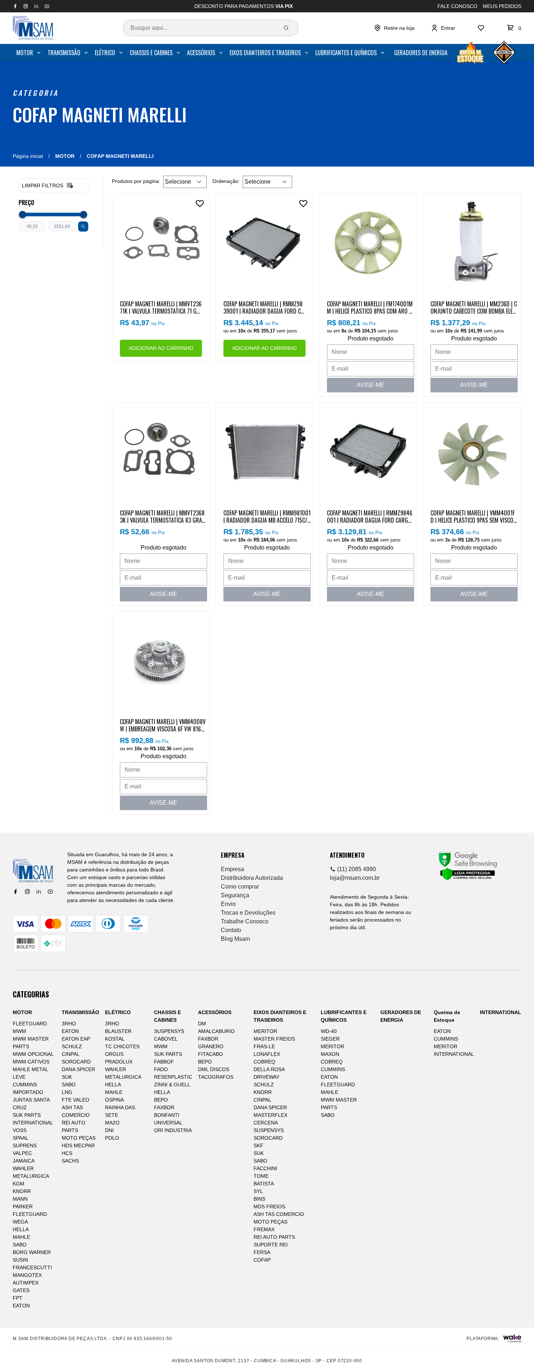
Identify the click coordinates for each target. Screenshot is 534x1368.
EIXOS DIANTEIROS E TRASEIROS (265, 52)
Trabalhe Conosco (244, 921)
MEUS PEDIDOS (502, 6)
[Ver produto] (161, 242)
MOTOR (24, 52)
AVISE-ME (370, 385)
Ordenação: (226, 181)
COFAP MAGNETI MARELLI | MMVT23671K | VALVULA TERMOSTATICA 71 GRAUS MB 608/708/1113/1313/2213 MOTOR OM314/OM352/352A (161, 307)
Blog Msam (235, 939)
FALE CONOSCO (457, 6)
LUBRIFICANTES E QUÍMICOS (346, 52)
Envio (228, 904)
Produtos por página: (136, 181)
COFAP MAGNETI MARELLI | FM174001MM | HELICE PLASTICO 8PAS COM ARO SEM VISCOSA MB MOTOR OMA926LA (370, 307)
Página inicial (28, 156)
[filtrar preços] (83, 226)
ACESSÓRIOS (201, 52)
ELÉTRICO (105, 52)
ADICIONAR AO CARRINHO (161, 348)
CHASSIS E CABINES (151, 52)
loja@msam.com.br (355, 878)
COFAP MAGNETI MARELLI (100, 114)
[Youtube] (50, 892)
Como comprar (240, 886)
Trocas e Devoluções (248, 913)
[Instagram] (27, 892)
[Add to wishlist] (199, 203)
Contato (231, 930)
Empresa (232, 869)
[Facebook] (16, 892)
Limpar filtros (42, 185)
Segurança (235, 895)
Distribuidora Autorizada (252, 878)
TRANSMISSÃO (64, 52)
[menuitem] (29, 52)
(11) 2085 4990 (356, 869)
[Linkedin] (38, 892)
